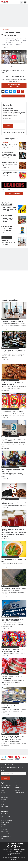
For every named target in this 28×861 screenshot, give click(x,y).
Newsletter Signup (7, 849)
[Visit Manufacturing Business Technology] (17, 759)
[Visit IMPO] (24, 757)
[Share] (6, 91)
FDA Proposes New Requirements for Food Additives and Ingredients (12, 620)
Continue (8, 126)
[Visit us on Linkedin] (15, 846)
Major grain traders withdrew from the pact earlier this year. (12, 593)
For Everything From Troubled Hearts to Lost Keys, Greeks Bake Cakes (9, 154)
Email (2, 770)
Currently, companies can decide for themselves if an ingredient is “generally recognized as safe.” (12, 624)
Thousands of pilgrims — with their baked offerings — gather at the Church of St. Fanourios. (12, 355)
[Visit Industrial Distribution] (3, 759)
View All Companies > (14, 193)
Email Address (7, 118)
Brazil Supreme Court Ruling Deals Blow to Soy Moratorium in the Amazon (13, 589)
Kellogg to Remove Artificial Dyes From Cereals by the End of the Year (13, 650)
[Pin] (18, 91)
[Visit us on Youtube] (18, 846)
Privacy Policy (18, 851)
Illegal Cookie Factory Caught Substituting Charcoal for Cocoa (13, 502)
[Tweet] (14, 91)
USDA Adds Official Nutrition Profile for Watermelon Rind (13, 677)
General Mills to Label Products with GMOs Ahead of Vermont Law (9, 209)
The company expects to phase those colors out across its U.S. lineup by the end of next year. (13, 444)
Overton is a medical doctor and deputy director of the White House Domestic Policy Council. (13, 474)
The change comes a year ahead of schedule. (13, 653)
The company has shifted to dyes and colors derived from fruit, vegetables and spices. (13, 414)
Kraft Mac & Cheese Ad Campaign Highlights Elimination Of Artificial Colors (8, 230)
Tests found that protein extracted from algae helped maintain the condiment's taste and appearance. (13, 534)
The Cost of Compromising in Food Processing (9, 145)
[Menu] (25, 2)
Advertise (16, 849)
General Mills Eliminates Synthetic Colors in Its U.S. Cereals (13, 439)
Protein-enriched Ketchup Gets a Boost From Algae (12, 529)
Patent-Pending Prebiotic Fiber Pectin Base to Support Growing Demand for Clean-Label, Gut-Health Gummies (12, 738)
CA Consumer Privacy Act (14, 855)
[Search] (21, 2)
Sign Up (5, 778)
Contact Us (10, 851)
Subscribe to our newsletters (14, 85)
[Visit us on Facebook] (8, 846)
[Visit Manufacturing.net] (10, 759)
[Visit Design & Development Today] (3, 757)
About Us (23, 849)
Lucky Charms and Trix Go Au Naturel (9, 173)
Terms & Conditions (15, 853)
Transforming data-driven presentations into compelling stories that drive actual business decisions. (13, 325)
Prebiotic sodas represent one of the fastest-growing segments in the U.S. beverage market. (13, 711)
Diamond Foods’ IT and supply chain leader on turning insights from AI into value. (13, 387)
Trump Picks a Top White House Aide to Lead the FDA (12, 470)
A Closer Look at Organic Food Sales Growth (8, 220)
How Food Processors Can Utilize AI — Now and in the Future (9, 164)
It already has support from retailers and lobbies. (12, 564)
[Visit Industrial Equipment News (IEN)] (17, 757)
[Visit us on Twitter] (12, 846)
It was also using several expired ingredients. (13, 505)
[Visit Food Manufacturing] (10, 757)
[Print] (2, 91)
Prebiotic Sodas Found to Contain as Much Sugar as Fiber (13, 706)
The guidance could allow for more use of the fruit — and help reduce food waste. (13, 681)
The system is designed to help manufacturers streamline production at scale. (13, 742)
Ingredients (6, 29)
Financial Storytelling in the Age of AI (8, 242)
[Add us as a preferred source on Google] (22, 91)
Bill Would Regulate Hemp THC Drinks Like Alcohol (13, 560)
